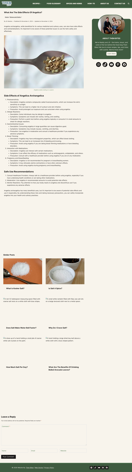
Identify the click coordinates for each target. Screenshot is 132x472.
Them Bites (29, 468)
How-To (91, 3)
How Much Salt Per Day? (17, 367)
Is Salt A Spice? (55, 288)
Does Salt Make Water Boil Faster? (21, 328)
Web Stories (39, 468)
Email (33, 451)
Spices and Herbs (74, 3)
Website (63, 451)
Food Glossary (54, 3)
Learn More (111, 54)
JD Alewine (9, 21)
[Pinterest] (103, 467)
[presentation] (22, 271)
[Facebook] (106, 467)
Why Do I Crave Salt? (58, 328)
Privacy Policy (49, 468)
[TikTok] (95, 467)
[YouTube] (99, 467)
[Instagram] (91, 467)
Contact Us (119, 3)
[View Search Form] (128, 3)
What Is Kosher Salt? (15, 288)
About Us (104, 3)
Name (4, 451)
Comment (6, 426)
